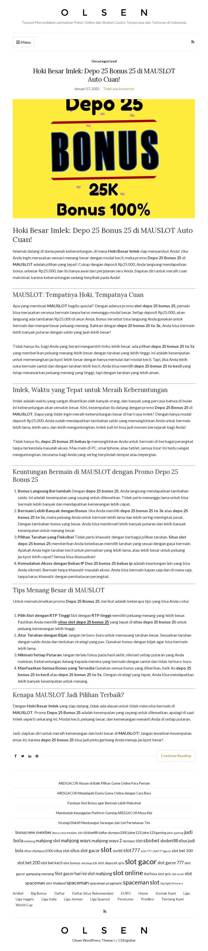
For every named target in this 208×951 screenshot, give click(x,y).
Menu (25, 42)
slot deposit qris (111, 863)
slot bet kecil (51, 862)
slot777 (131, 850)
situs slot (62, 850)
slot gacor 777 (171, 862)
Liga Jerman (73, 899)
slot (106, 850)
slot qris (164, 874)
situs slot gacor (85, 850)
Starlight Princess (171, 883)
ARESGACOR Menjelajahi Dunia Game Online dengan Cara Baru (104, 793)
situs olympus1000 (38, 851)
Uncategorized (104, 61)
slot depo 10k (89, 863)
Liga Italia (49, 899)
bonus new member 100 (67, 832)
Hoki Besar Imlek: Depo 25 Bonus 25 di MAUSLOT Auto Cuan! (104, 75)
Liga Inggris (25, 899)
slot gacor (141, 861)
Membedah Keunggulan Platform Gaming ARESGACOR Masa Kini (104, 813)
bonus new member (33, 832)
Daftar (60, 893)
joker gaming (175, 832)
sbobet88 (169, 840)
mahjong (29, 841)
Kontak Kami (165, 893)
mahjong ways (76, 840)
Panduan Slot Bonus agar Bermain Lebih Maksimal (104, 803)
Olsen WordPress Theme (92, 940)
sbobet (151, 840)
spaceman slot (141, 882)
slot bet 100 (182, 850)
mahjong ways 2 (107, 840)
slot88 (118, 851)
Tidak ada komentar (118, 89)
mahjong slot (48, 840)
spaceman (77, 882)
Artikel (18, 893)
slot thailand (56, 883)
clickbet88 (90, 833)
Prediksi (147, 899)
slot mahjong (100, 873)
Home (143, 893)
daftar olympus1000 (112, 833)
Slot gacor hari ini (71, 873)
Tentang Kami (172, 899)
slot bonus (71, 863)
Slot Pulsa (150, 874)
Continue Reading (176, 755)
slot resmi (178, 874)
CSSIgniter (127, 940)
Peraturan (125, 899)
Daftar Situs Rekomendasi (92, 893)
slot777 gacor (161, 851)
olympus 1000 (133, 841)
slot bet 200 (28, 862)
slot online (128, 873)
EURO (126, 893)
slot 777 (146, 851)
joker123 (135, 833)
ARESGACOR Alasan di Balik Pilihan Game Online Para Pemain (104, 783)
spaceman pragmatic (106, 883)
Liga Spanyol (100, 899)
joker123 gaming (154, 833)
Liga (186, 893)
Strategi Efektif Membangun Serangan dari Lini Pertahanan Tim (104, 823)
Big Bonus (39, 893)
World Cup (24, 905)
